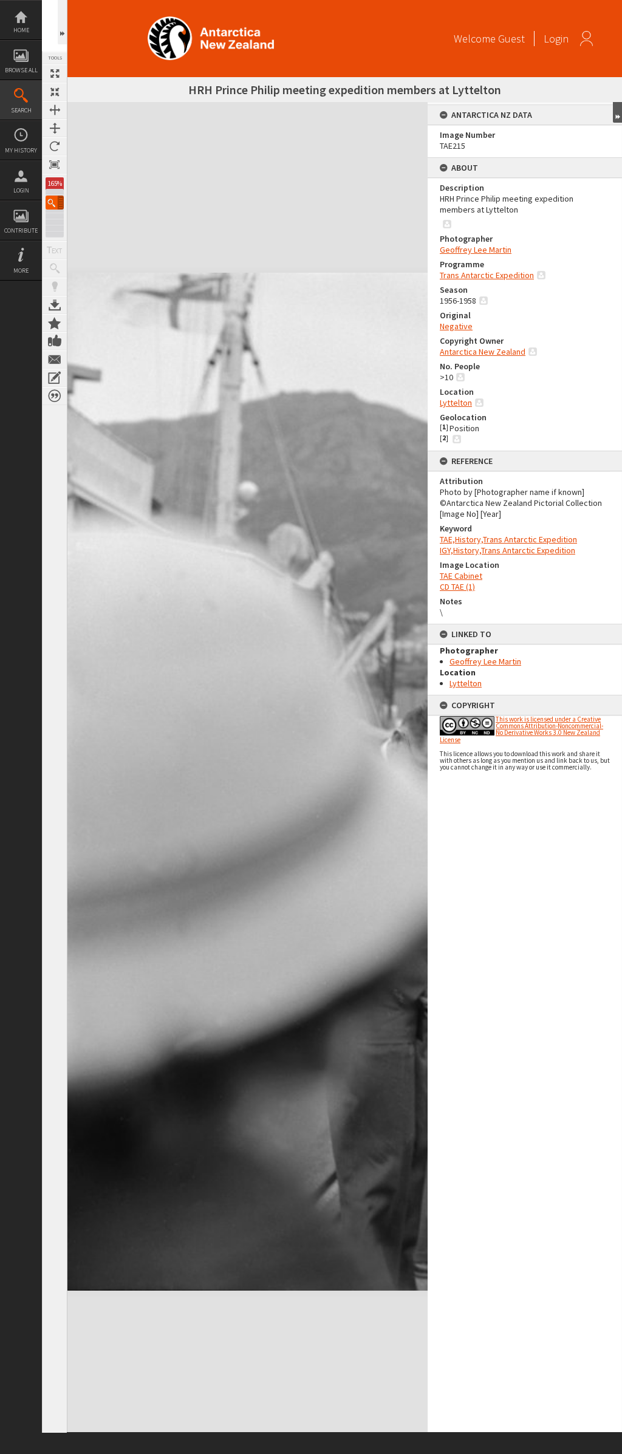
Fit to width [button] (55, 110)
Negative (456, 326)
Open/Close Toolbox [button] (62, 22)
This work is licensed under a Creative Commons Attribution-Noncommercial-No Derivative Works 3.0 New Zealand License (521, 729)
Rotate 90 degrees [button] (55, 146)
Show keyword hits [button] (55, 268)
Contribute (21, 230)
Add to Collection (55, 323)
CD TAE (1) (457, 586)
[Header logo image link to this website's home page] (211, 20)
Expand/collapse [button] (617, 112)
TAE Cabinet (461, 575)
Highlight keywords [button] (55, 287)
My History (21, 150)
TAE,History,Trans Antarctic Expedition (508, 539)
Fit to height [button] (55, 128)
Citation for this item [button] (55, 396)
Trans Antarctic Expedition (487, 275)
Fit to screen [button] (55, 92)
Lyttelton (456, 402)
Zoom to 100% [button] (55, 164)
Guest (511, 39)
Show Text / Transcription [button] (55, 250)
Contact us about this (55, 359)
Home (21, 30)
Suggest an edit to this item (55, 378)
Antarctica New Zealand (482, 351)
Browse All (21, 70)
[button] (55, 203)
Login (21, 190)
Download (55, 305)
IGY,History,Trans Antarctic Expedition (507, 550)
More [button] (21, 271)
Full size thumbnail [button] (55, 73)
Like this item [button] (55, 341)
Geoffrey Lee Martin (475, 249)
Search (21, 110)
